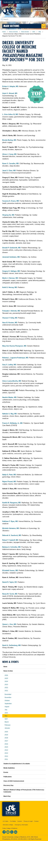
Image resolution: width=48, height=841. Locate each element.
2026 (6, 675)
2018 (6, 738)
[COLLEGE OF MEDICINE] (18, 16)
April (6, 719)
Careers (19, 821)
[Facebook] (4, 833)
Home (4, 31)
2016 (6, 744)
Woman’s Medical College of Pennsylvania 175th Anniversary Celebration (23, 791)
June (6, 713)
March (7, 722)
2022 (6, 687)
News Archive (25, 31)
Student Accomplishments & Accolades (16, 763)
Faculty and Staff (8, 2)
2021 (33, 31)
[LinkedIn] (15, 833)
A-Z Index (5, 821)
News (5, 666)
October (7, 700)
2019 (6, 735)
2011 (6, 759)
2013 (6, 753)
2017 (6, 741)
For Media (13, 821)
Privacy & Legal (28, 821)
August (7, 706)
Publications (7, 777)
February (7, 725)
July (6, 710)
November (8, 697)
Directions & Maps (8, 824)
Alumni (17, 2)
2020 (6, 732)
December (8, 694)
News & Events (13, 31)
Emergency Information (21, 824)
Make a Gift (24, 2)
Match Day (7, 796)
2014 (6, 750)
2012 (6, 756)
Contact (36, 821)
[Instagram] (8, 833)
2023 (6, 684)
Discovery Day (8, 785)
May (40, 31)
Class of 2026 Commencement (13, 781)
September (8, 703)
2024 (6, 681)
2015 (6, 747)
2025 (6, 678)
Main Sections (11, 26)
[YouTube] (12, 833)
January (7, 728)
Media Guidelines (9, 768)
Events (5, 772)
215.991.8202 (22, 839)
